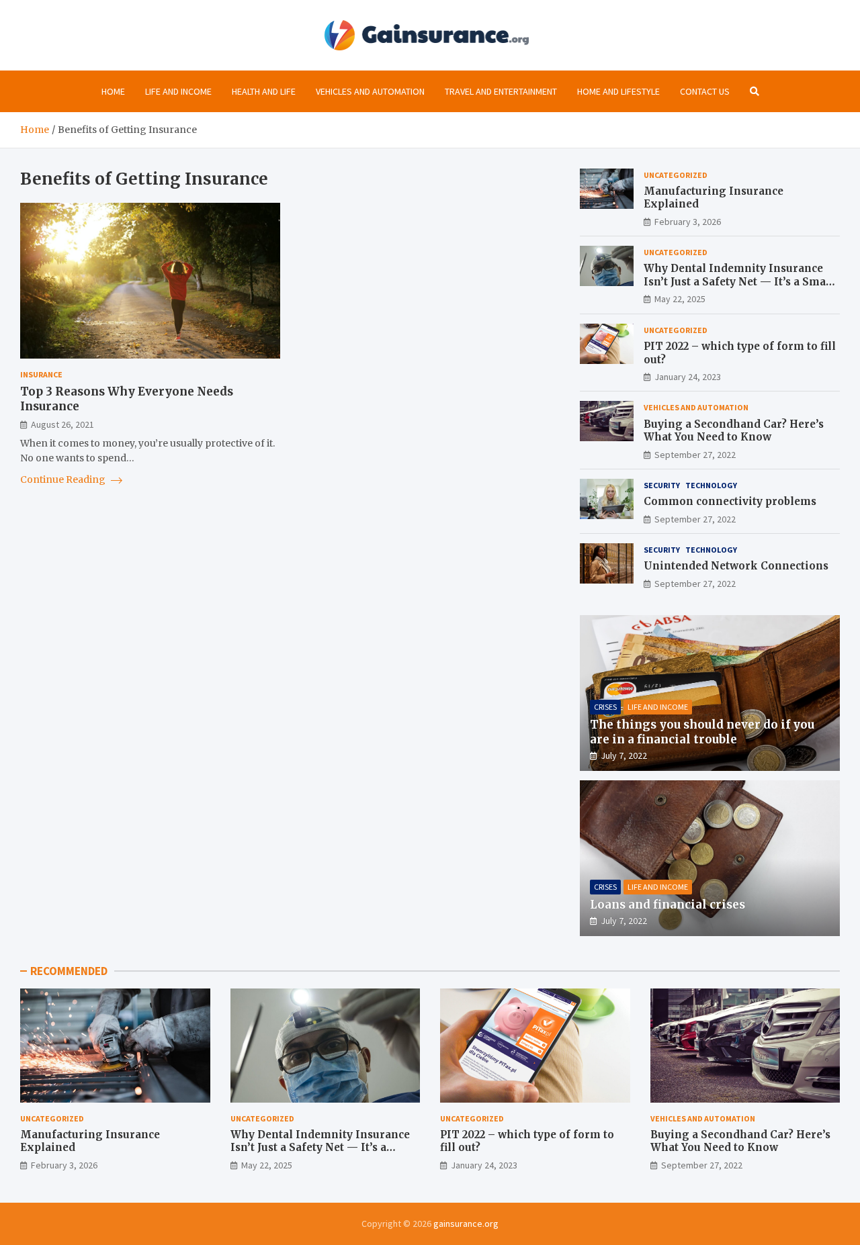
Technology (711, 485)
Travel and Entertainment (501, 91)
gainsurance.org (466, 1223)
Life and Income (178, 91)
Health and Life (264, 91)
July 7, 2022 (624, 755)
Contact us (705, 91)
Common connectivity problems (730, 501)
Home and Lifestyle (618, 91)
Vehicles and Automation (370, 91)
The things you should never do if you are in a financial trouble (702, 732)
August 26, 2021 (62, 424)
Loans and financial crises (667, 904)
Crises (605, 707)
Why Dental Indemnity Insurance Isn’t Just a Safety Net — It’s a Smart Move (739, 281)
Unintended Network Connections (736, 565)
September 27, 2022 (695, 455)
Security (662, 485)
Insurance (41, 374)
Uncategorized (675, 175)
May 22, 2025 (679, 299)
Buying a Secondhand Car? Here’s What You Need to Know (734, 431)
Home (113, 91)
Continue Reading (64, 479)
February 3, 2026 (687, 222)
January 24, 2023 (687, 377)
